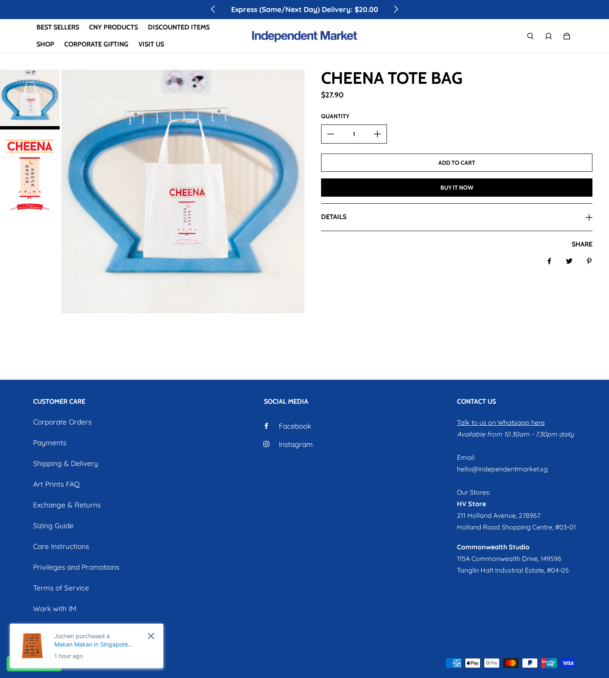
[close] (151, 635)
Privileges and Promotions (76, 567)
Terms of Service (61, 587)
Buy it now (456, 187)
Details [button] (333, 217)
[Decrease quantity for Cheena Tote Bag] (330, 134)
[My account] (548, 36)
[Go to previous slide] (213, 9)
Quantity (335, 116)
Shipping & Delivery (65, 463)
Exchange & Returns (67, 504)
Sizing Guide (53, 525)
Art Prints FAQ (56, 484)
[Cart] (567, 36)
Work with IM (54, 608)
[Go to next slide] (395, 9)
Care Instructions (61, 546)
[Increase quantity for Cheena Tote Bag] (377, 134)
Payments (49, 442)
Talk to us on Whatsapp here (501, 422)
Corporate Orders (62, 421)
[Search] (530, 36)
